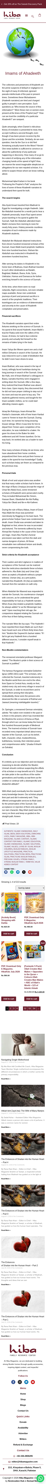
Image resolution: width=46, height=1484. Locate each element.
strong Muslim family (14, 862)
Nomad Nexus (34, 1481)
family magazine (17, 836)
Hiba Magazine (26, 1478)
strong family (27, 859)
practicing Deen (22, 854)
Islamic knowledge (13, 844)
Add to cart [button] (8, 934)
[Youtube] (33, 1382)
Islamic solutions (31, 844)
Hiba (28, 836)
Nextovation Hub (16, 1481)
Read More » (5, 1079)
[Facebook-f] (13, 1382)
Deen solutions (23, 834)
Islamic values (11, 847)
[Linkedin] (26, 1382)
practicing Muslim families (23, 857)
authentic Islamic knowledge (18, 831)
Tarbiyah (30, 862)
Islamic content (21, 839)
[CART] (39, 15)
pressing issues (12, 859)
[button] (26, 15)
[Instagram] (20, 1382)
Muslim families (20, 849)
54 (34, 1008)
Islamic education (31, 841)
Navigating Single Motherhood (15, 1060)
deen (12, 834)
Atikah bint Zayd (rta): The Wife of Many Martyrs (22, 1111)
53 (29, 1008)
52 (25, 1008)
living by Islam (26, 847)
